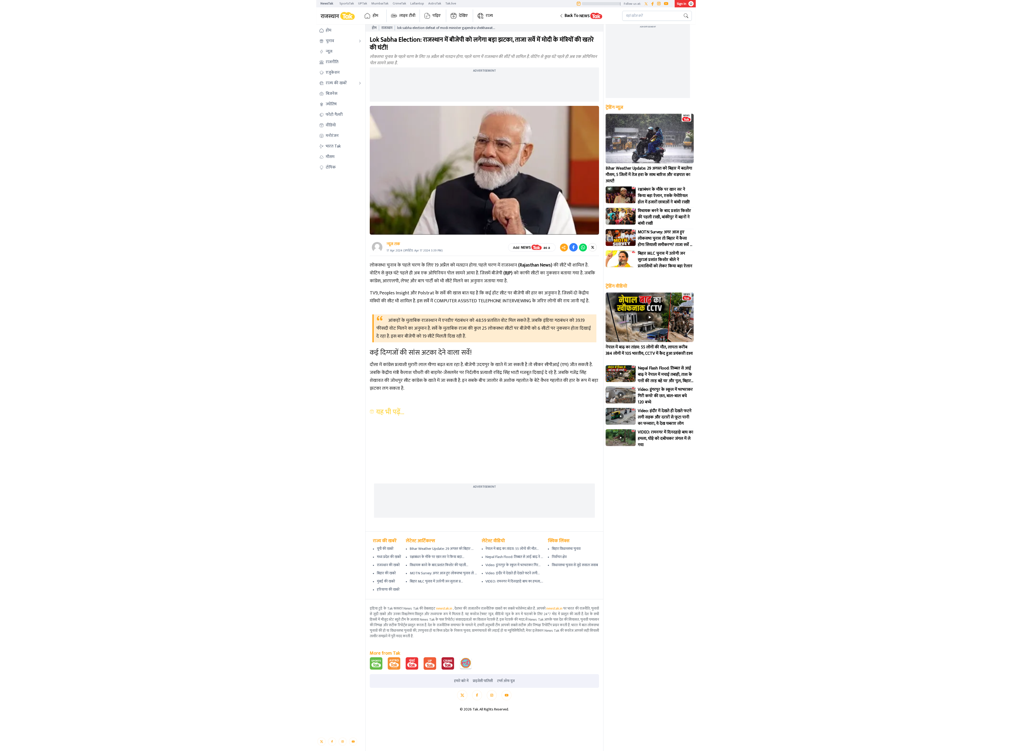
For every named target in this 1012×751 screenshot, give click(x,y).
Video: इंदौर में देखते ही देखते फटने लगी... (512, 573)
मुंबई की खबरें (386, 581)
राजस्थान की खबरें (388, 565)
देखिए (463, 15)
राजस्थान (386, 28)
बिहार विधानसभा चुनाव (566, 549)
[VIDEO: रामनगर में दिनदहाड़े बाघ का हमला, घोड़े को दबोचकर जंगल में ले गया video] (621, 437)
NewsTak (326, 3)
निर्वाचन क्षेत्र (559, 557)
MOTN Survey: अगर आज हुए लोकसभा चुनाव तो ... (443, 573)
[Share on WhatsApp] (583, 247)
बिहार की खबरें (386, 573)
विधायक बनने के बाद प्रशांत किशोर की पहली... (439, 565)
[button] (587, 16)
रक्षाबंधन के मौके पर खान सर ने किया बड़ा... (437, 557)
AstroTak (434, 3)
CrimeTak (399, 3)
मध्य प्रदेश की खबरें (389, 557)
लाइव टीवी (407, 15)
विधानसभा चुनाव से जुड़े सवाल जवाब (575, 565)
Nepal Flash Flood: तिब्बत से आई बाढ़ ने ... (514, 557)
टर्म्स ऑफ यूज (506, 681)
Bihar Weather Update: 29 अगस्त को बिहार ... (442, 549)
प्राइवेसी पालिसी (483, 681)
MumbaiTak (379, 3)
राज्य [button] (489, 15)
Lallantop (417, 3)
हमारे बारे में (461, 681)
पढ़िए (436, 15)
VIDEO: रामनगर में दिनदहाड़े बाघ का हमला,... (514, 581)
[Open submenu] (360, 41)
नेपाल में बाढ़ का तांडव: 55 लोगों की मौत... (512, 549)
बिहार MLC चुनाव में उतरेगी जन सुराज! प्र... (436, 581)
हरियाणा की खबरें (388, 589)
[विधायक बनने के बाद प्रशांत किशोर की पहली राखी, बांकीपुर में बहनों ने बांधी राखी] (621, 216)
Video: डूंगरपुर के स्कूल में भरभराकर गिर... (513, 565)
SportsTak (346, 3)
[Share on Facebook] (573, 247)
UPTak (362, 3)
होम (375, 15)
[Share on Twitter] (592, 247)
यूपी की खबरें (385, 549)
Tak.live (450, 3)
